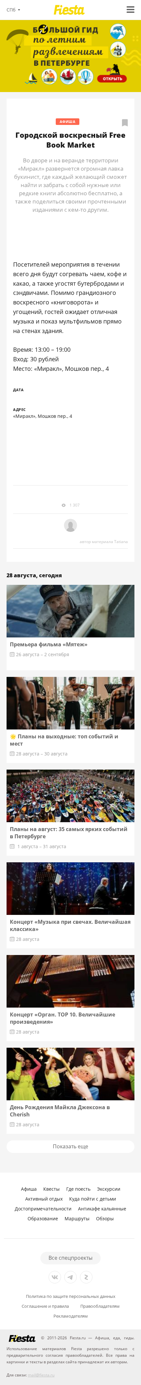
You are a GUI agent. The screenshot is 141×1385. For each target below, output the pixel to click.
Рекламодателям (70, 1316)
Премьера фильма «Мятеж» (49, 644)
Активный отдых (44, 1199)
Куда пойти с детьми (92, 1199)
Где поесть (78, 1189)
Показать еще (70, 1146)
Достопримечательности (43, 1209)
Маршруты (77, 1218)
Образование (43, 1218)
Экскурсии (108, 1189)
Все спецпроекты (70, 1257)
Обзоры (105, 1218)
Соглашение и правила (45, 1306)
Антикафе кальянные (102, 1209)
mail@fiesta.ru (41, 1375)
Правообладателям (100, 1306)
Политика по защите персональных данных (70, 1296)
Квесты (51, 1189)
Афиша (68, 121)
